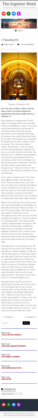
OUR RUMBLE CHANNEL (11, 357)
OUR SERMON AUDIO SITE (12, 368)
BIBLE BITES (6, 379)
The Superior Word (19, 3)
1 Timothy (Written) (27, 44)
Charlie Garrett (8, 44)
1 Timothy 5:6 (31, 317)
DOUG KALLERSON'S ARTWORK (13, 346)
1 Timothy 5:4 (7, 317)
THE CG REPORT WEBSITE (11, 335)
